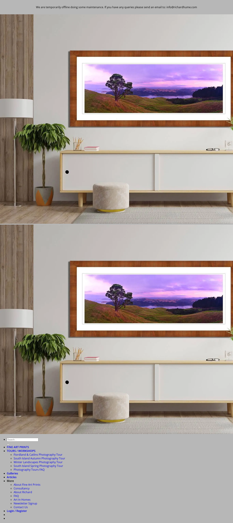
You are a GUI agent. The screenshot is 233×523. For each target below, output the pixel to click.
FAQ (16, 496)
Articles (12, 477)
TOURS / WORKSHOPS (21, 451)
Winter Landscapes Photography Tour (38, 462)
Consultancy (22, 488)
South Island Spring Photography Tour (38, 466)
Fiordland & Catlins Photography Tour (38, 454)
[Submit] (8, 444)
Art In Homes (22, 500)
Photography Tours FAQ (29, 470)
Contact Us (21, 507)
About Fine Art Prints (27, 485)
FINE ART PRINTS (18, 447)
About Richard (23, 492)
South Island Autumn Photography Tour (39, 458)
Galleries (12, 473)
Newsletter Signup (25, 503)
